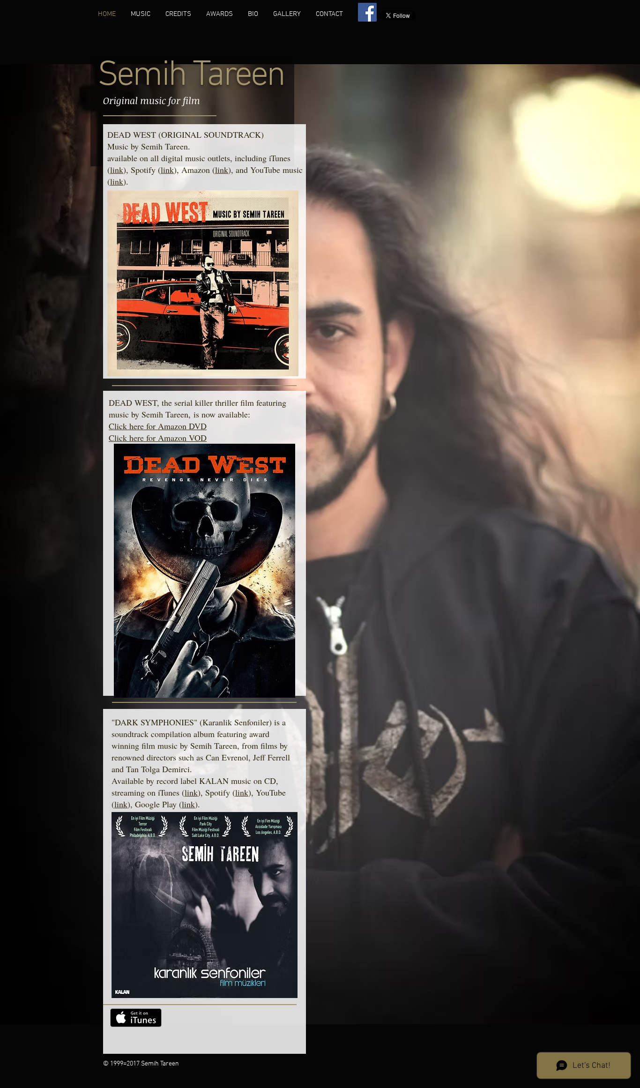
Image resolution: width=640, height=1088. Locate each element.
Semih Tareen (190, 75)
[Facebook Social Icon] (367, 12)
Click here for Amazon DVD (158, 426)
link (116, 169)
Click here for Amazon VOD (158, 437)
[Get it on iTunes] (136, 1017)
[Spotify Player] (227, 1027)
